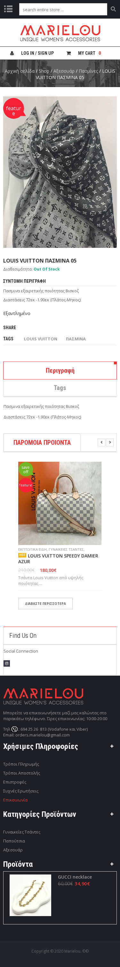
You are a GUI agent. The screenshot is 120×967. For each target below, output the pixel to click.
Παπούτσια (14, 841)
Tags (60, 388)
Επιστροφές (14, 782)
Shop (44, 71)
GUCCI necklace (75, 877)
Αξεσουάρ (64, 71)
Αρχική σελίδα (20, 71)
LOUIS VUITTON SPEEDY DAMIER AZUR (58, 559)
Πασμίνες (88, 71)
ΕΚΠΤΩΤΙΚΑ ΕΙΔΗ (32, 549)
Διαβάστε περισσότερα (45, 603)
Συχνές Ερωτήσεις (20, 791)
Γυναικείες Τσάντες (21, 832)
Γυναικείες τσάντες (66, 549)
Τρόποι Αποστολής (21, 773)
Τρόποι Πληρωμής (21, 764)
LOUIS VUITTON (40, 339)
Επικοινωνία (15, 800)
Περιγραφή (60, 370)
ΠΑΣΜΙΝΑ (76, 339)
